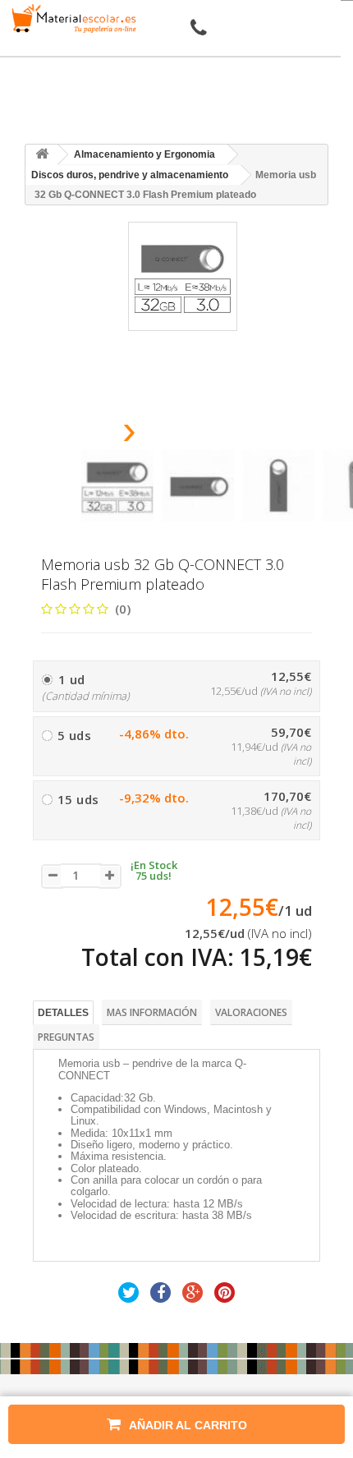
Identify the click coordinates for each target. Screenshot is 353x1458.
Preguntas (66, 1037)
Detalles (63, 1013)
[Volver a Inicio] (41, 155)
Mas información (152, 1012)
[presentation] (87, 434)
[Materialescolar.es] (71, 18)
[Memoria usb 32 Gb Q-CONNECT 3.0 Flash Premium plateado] (117, 485)
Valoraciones (251, 1012)
